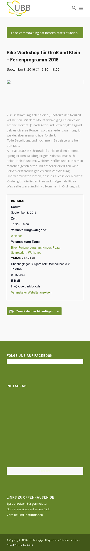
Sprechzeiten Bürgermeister (27, 503)
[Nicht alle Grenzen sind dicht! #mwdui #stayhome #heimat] (70, 454)
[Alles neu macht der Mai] (19, 402)
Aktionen (17, 236)
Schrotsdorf (18, 252)
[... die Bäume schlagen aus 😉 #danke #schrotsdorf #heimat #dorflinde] (19, 428)
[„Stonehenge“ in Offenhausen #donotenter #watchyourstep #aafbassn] (45, 454)
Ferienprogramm (29, 247)
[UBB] (37, 8)
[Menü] (81, 8)
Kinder (46, 247)
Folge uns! (45, 471)
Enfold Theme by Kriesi (20, 545)
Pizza (56, 247)
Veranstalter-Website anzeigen (31, 292)
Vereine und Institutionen (25, 515)
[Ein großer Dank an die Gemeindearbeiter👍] (70, 402)
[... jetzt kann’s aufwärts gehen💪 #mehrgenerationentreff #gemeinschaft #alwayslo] (45, 428)
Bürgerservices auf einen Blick (28, 509)
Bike (14, 247)
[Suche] (72, 8)
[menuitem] (72, 8)
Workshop (34, 252)
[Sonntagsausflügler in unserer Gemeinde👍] (45, 402)
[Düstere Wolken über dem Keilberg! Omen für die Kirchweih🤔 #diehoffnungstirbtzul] (19, 454)
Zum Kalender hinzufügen (34, 311)
